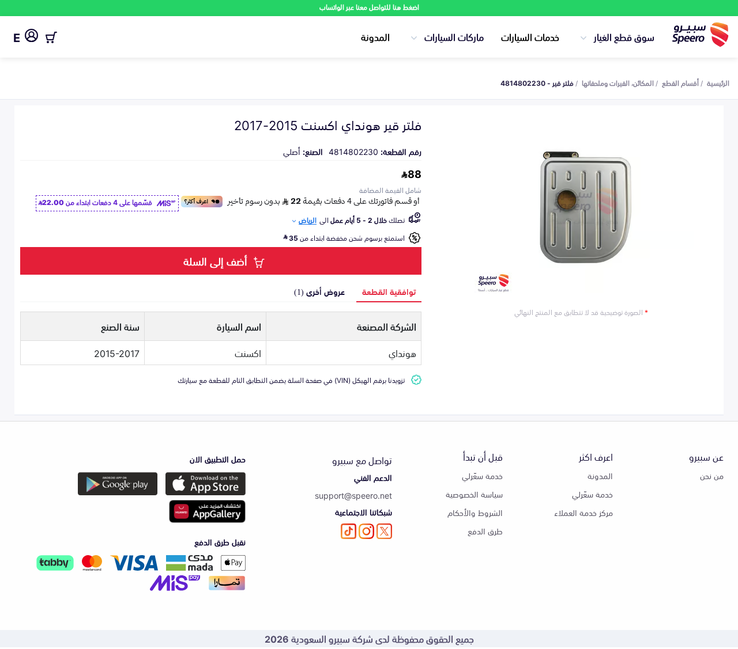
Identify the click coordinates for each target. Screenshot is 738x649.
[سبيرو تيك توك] (348, 531)
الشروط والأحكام (475, 512)
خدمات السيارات (530, 36)
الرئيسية (718, 82)
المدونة (375, 36)
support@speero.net (353, 495)
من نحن (712, 475)
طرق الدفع (485, 531)
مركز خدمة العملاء (583, 512)
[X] (384, 531)
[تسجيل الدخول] (31, 37)
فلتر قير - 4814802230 (537, 82)
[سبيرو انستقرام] (366, 531)
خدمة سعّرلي (592, 494)
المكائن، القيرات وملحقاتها (618, 82)
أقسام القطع (680, 82)
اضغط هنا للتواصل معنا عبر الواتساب (369, 6)
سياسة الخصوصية (474, 494)
